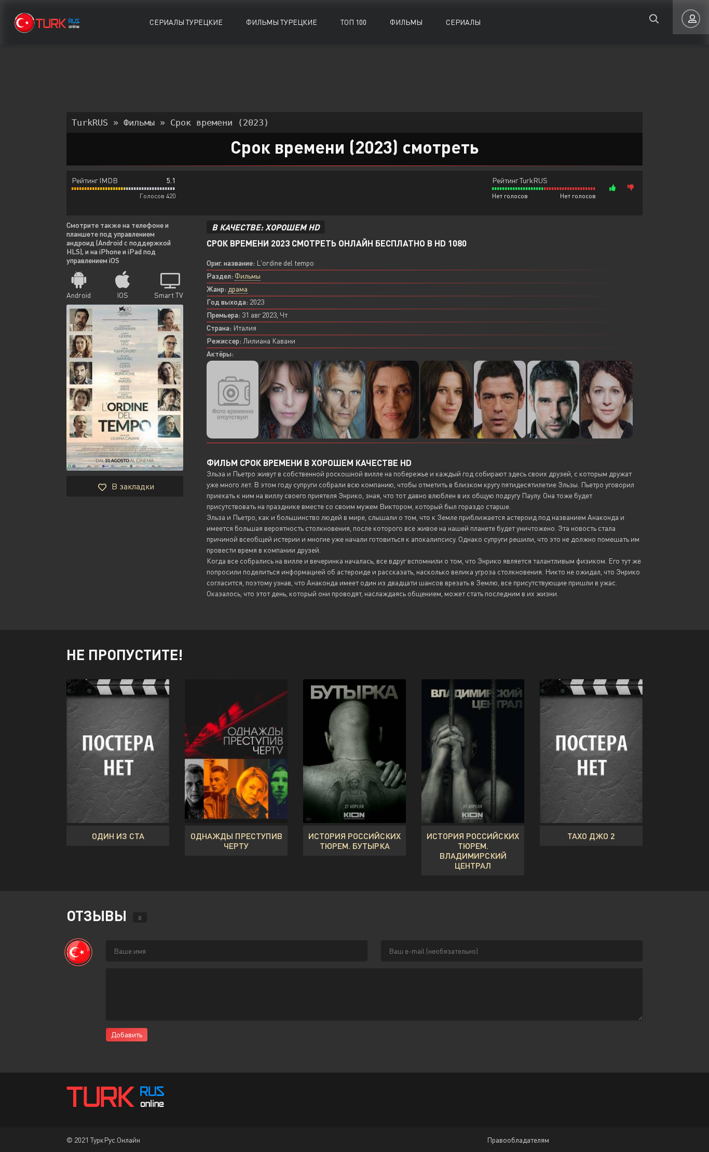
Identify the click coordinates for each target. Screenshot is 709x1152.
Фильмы (406, 22)
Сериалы (463, 22)
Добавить (126, 1034)
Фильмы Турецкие (281, 22)
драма (238, 288)
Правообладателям (518, 1139)
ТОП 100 (353, 22)
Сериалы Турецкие (186, 22)
